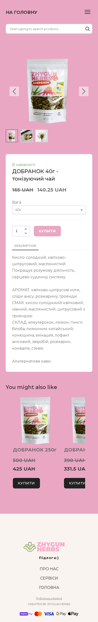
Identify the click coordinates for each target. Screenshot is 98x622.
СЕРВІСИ (49, 578)
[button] (87, 29)
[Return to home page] (49, 547)
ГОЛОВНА (49, 587)
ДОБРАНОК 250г (35, 450)
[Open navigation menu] (87, 12)
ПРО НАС (49, 569)
